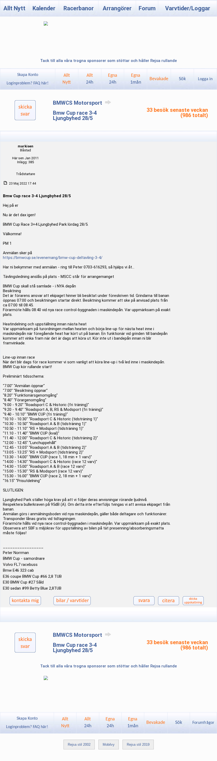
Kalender (44, 8)
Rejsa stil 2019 (138, 744)
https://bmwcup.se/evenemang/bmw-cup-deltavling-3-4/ (52, 257)
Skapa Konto (27, 75)
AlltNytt (66, 79)
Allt (89, 79)
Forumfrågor (203, 723)
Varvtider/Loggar (187, 8)
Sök (182, 78)
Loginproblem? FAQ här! (27, 83)
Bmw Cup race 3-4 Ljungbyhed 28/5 (75, 115)
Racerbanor (79, 8)
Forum (147, 8)
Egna (112, 79)
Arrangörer (117, 8)
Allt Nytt (14, 8)
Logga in (205, 79)
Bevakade (159, 78)
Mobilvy (109, 744)
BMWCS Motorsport (78, 103)
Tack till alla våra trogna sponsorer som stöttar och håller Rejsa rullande (108, 60)
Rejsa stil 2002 (79, 744)
